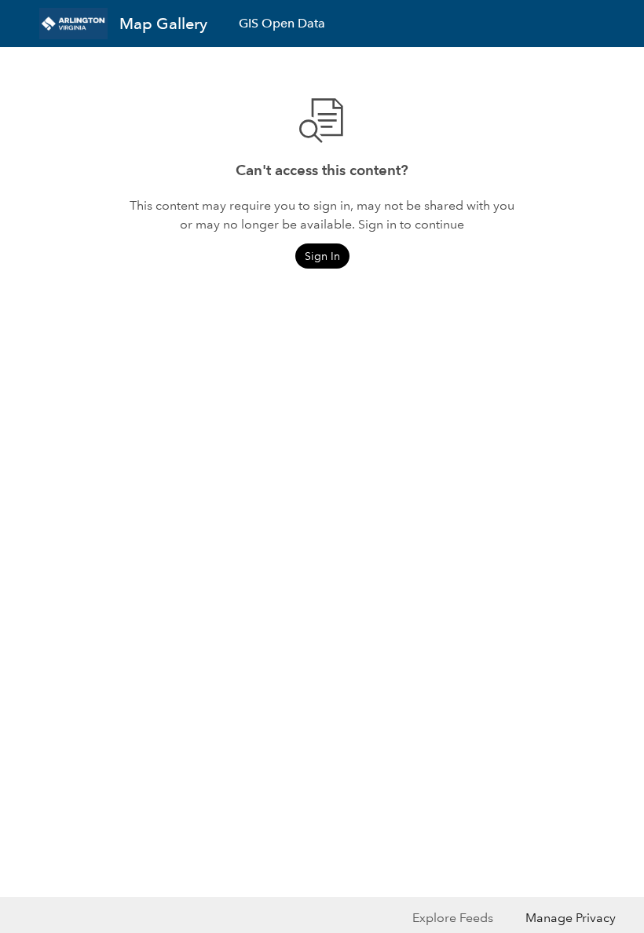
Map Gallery (163, 23)
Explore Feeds (452, 917)
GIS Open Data (282, 23)
